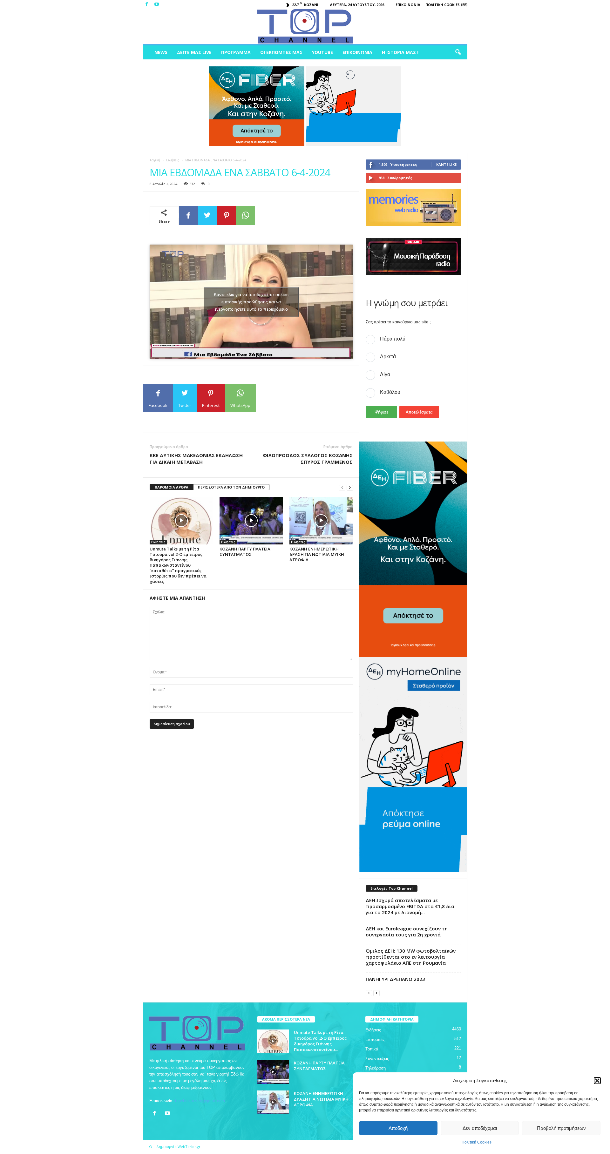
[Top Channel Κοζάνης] (305, 26)
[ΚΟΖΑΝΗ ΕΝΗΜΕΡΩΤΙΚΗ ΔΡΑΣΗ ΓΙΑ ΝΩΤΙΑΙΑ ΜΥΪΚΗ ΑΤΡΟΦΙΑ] (321, 520)
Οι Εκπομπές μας (281, 52)
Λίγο (385, 374)
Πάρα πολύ (392, 338)
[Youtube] (156, 4)
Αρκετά (388, 356)
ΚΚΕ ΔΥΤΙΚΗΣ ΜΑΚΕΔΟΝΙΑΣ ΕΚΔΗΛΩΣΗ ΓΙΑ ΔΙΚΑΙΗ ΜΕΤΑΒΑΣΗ (196, 458)
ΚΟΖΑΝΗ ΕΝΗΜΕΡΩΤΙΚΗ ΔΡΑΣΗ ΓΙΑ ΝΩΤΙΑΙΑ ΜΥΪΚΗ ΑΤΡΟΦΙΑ (316, 554)
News (160, 52)
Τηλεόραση (375, 1068)
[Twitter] (207, 215)
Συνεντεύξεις (377, 1058)
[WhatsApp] (245, 215)
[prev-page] (342, 487)
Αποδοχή (398, 1128)
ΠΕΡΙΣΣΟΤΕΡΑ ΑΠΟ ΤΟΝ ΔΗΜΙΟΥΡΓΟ (231, 487)
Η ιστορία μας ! (400, 52)
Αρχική (155, 160)
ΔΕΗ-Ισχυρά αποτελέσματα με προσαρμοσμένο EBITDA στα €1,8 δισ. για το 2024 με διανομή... (411, 906)
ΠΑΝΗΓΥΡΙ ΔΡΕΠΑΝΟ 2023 (395, 979)
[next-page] (350, 487)
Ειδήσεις (172, 160)
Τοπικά (371, 1049)
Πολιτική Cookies (476, 1142)
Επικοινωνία (408, 4)
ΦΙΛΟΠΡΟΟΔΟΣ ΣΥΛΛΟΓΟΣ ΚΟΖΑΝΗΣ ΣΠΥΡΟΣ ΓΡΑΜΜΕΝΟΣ (308, 458)
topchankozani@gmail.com (200, 1100)
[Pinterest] (226, 215)
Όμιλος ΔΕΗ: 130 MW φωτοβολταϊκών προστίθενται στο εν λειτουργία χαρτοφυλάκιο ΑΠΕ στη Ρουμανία (411, 957)
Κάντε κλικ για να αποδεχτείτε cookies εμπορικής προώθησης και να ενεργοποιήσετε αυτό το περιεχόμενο (251, 302)
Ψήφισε (381, 412)
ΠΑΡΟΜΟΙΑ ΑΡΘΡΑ (171, 487)
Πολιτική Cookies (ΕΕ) (446, 4)
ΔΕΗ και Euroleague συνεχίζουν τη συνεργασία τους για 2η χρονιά (407, 931)
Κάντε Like (446, 164)
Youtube (322, 52)
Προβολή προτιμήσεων (561, 1128)
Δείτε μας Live (194, 52)
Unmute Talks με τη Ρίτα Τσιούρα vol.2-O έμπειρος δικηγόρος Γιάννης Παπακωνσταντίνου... (320, 1040)
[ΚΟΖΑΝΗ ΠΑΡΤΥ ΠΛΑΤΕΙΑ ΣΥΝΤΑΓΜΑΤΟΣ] (251, 520)
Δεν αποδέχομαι (480, 1128)
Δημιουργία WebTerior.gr (178, 1146)
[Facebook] (147, 4)
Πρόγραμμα (236, 52)
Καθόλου (390, 392)
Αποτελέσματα (419, 412)
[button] (597, 1080)
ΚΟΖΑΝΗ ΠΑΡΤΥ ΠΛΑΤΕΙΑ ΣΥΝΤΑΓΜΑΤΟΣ (245, 551)
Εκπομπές (374, 1039)
